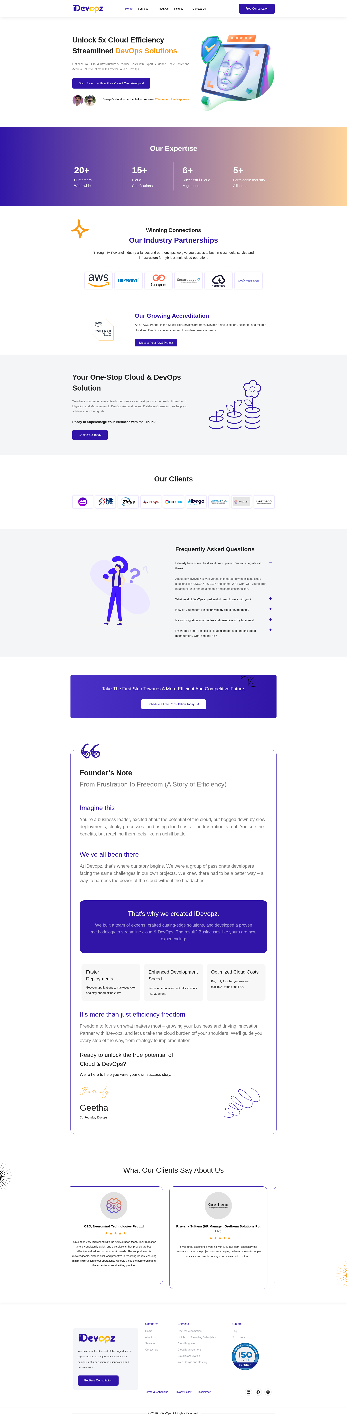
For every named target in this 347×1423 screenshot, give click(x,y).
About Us (163, 8)
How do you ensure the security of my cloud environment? (212, 609)
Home (128, 8)
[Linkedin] (248, 1392)
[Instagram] (268, 1392)
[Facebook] (258, 1392)
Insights (178, 8)
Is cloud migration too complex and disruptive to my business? (214, 620)
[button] (225, 566)
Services (143, 8)
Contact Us (199, 8)
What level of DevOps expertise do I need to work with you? (213, 599)
